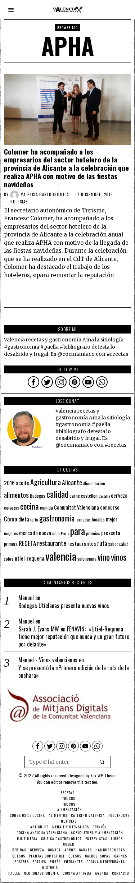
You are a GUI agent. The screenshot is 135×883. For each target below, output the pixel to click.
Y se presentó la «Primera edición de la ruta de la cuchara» (73, 671)
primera (11, 544)
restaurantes (81, 543)
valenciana (86, 558)
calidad (57, 494)
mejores (11, 533)
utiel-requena (29, 558)
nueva (45, 533)
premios (93, 533)
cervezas (11, 508)
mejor (111, 519)
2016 (9, 483)
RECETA (27, 543)
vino (104, 557)
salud (124, 544)
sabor (113, 544)
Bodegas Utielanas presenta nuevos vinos (63, 606)
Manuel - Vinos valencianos (47, 660)
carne (74, 495)
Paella (65, 533)
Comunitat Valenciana (76, 507)
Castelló (104, 496)
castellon (89, 495)
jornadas (83, 520)
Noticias (19, 201)
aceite (22, 483)
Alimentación (94, 483)
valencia (60, 556)
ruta (102, 543)
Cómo (10, 518)
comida (46, 507)
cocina (29, 506)
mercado (28, 532)
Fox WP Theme (104, 775)
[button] (102, 762)
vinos (118, 556)
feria (34, 520)
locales (98, 519)
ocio (56, 533)
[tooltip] (33, 382)
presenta (110, 533)
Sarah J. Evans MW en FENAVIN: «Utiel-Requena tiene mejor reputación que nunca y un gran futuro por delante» (73, 636)
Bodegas (37, 495)
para (77, 531)
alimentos (16, 494)
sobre (9, 558)
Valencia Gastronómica (45, 194)
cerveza (119, 495)
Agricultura (45, 482)
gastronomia (57, 518)
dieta (23, 519)
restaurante (51, 543)
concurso (110, 507)
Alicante (72, 482)
